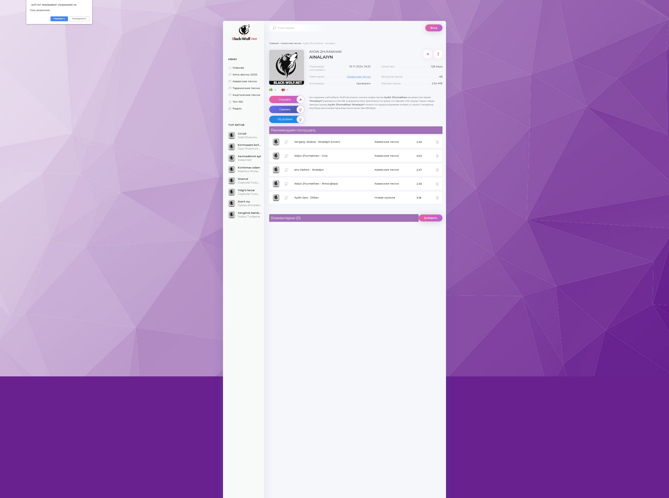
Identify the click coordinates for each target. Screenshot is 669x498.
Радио (237, 108)
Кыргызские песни (246, 95)
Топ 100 (238, 101)
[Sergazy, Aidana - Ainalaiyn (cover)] (437, 141)
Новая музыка (385, 197)
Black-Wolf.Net (244, 32)
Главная (238, 67)
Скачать (284, 109)
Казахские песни (245, 81)
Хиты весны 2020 (245, 74)
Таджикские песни (246, 88)
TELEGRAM (285, 119)
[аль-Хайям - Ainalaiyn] (437, 169)
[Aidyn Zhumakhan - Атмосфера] (437, 183)
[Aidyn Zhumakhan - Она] (437, 155)
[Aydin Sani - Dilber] (437, 197)
